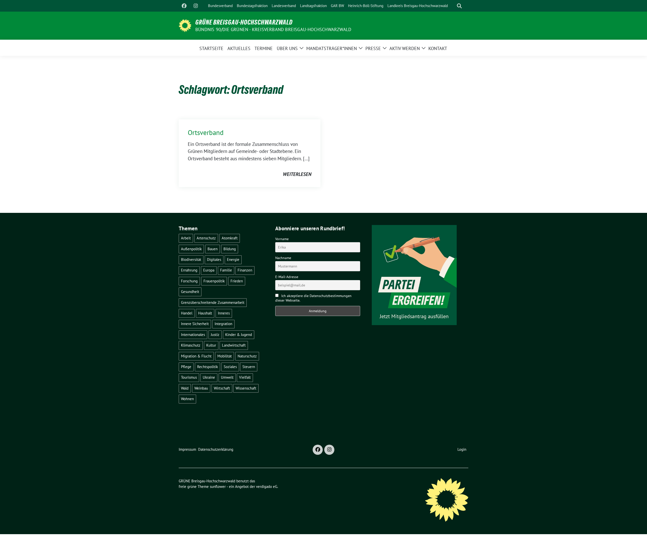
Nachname (283, 258)
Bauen (212, 248)
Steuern (248, 366)
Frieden (236, 281)
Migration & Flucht (196, 356)
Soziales (230, 366)
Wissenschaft (246, 388)
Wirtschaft (222, 388)
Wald (185, 388)
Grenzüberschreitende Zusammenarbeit (212, 302)
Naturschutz (247, 356)
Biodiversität (191, 259)
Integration (223, 323)
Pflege (186, 366)
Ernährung (189, 270)
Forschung (189, 281)
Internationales (193, 334)
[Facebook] (184, 6)
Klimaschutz (190, 345)
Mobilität (224, 356)
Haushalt (205, 313)
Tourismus (189, 377)
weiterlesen (297, 174)
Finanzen (245, 270)
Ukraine (209, 377)
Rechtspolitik (207, 366)
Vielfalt (245, 377)
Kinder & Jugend (238, 334)
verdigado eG (266, 486)
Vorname (282, 239)
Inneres (224, 313)
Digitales (214, 259)
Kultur (211, 345)
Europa (208, 270)
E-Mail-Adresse (286, 277)
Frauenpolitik (214, 281)
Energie (233, 259)
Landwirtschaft (234, 345)
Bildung (229, 248)
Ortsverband (206, 132)
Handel (186, 313)
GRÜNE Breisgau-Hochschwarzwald (244, 22)
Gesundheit (190, 291)
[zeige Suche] (459, 6)
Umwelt (227, 377)
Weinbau (201, 388)
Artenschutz (206, 238)
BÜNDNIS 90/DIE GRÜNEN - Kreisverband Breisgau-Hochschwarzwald (273, 29)
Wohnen (187, 398)
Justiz (215, 334)
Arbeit (186, 238)
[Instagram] (196, 6)
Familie (226, 270)
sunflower (218, 486)
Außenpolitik (191, 248)
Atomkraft (230, 238)
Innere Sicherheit (195, 323)
